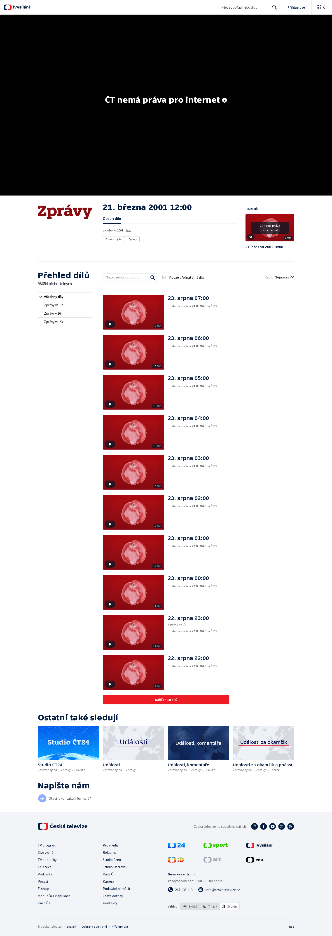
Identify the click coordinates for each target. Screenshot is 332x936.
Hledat (274, 7)
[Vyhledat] (152, 277)
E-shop (43, 888)
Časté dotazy (113, 896)
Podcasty (45, 874)
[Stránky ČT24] (176, 846)
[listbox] (210, 906)
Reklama (110, 852)
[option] (190, 906)
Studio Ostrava (114, 867)
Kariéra (108, 881)
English (71, 926)
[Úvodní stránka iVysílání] (21, 7)
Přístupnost (120, 926)
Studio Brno (112, 859)
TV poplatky (47, 859)
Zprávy (132, 239)
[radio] (65, 296)
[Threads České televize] (290, 826)
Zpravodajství (113, 239)
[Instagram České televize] (254, 826)
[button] (269, 229)
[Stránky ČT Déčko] (176, 861)
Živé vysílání (47, 852)
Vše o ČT (44, 903)
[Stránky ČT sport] (215, 846)
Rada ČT (109, 874)
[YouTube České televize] (272, 826)
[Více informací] (224, 100)
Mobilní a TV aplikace (54, 896)
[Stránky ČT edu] (254, 861)
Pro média (111, 845)
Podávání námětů (116, 888)
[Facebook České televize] (263, 826)
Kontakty (110, 903)
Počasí (43, 881)
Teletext (44, 867)
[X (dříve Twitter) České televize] (281, 826)
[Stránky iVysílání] (259, 846)
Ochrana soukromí (94, 926)
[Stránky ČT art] (212, 861)
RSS (292, 926)
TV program (47, 845)
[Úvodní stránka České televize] (63, 826)
